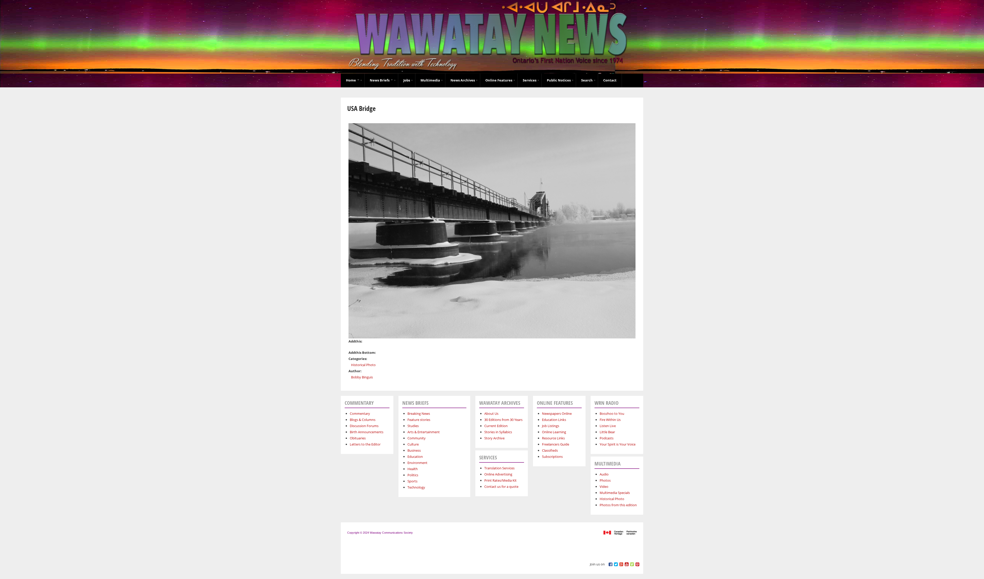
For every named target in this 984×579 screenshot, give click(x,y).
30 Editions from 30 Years (503, 419)
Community (416, 438)
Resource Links (553, 438)
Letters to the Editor (365, 444)
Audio (604, 474)
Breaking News (418, 413)
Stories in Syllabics (498, 432)
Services (529, 80)
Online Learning (554, 432)
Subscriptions (552, 456)
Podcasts (606, 438)
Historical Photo (363, 365)
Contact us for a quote (501, 486)
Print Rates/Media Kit (500, 480)
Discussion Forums (364, 425)
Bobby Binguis (362, 377)
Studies (413, 425)
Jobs (406, 80)
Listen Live (608, 425)
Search (587, 80)
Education (415, 456)
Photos (605, 480)
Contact (610, 80)
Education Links (554, 419)
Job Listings (550, 425)
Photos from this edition (618, 505)
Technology (416, 487)
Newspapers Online (557, 413)
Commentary (360, 413)
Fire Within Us (610, 419)
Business (414, 450)
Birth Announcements (366, 432)
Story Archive (494, 438)
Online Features (498, 80)
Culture (413, 444)
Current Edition (496, 425)
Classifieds (550, 450)
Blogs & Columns (362, 419)
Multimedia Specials (615, 492)
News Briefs (380, 80)
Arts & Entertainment (423, 432)
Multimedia (430, 80)
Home (351, 80)
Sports (412, 481)
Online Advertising (498, 474)
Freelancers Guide (555, 444)
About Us (491, 413)
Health (412, 469)
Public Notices (559, 80)
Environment (417, 462)
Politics (412, 475)
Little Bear (607, 432)
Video (604, 486)
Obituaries (358, 438)
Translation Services (499, 468)
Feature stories (418, 419)
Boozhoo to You (612, 413)
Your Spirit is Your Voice (618, 444)
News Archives (462, 80)
